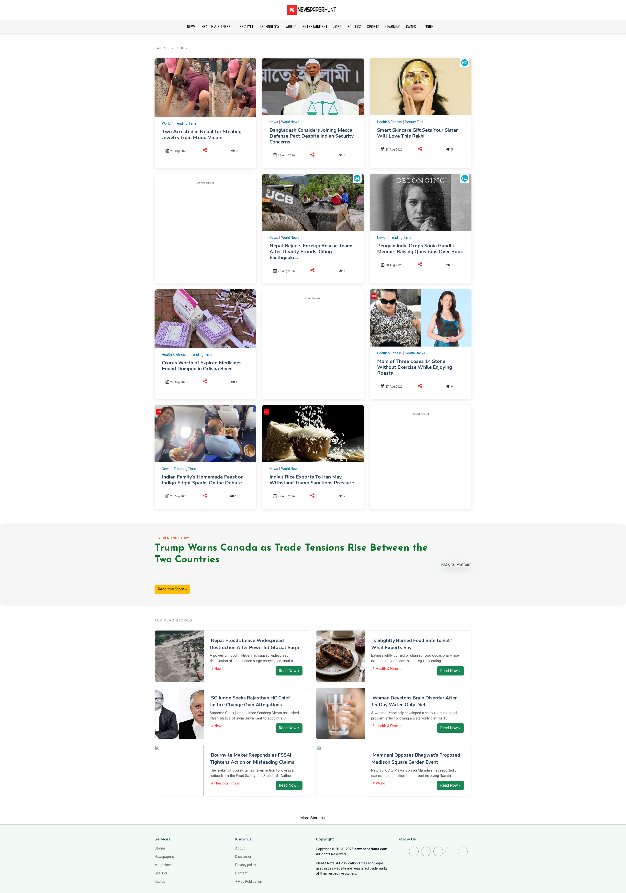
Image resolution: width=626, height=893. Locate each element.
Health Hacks (415, 353)
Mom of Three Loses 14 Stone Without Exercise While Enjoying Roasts (414, 367)
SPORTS (373, 26)
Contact (241, 873)
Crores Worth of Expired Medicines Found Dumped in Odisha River (202, 365)
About (240, 848)
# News (217, 669)
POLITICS (354, 26)
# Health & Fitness (386, 669)
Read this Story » (172, 589)
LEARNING (392, 26)
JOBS (337, 26)
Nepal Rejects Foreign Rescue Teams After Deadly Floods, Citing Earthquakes (311, 251)
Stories (160, 848)
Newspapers (164, 856)
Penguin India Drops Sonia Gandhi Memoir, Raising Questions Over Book (420, 248)
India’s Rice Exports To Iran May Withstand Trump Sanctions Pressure (311, 480)
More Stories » (313, 818)
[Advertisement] (205, 223)
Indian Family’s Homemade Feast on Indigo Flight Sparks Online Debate (203, 480)
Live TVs (161, 873)
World (166, 123)
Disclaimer (243, 856)
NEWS (191, 26)
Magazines (163, 865)
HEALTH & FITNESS (216, 26)
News (273, 122)
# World (378, 783)
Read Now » (289, 670)
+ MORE (427, 26)
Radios (160, 881)
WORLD (290, 26)
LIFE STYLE (245, 26)
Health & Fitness (389, 122)
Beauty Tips (414, 122)
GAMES (411, 26)
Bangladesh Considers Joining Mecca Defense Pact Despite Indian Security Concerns (311, 136)
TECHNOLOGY (269, 26)
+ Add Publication (248, 881)
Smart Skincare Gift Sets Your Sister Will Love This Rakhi (417, 133)
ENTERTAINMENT (314, 26)
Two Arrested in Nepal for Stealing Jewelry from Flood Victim (202, 134)
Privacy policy (245, 865)
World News (290, 122)
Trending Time (185, 123)
